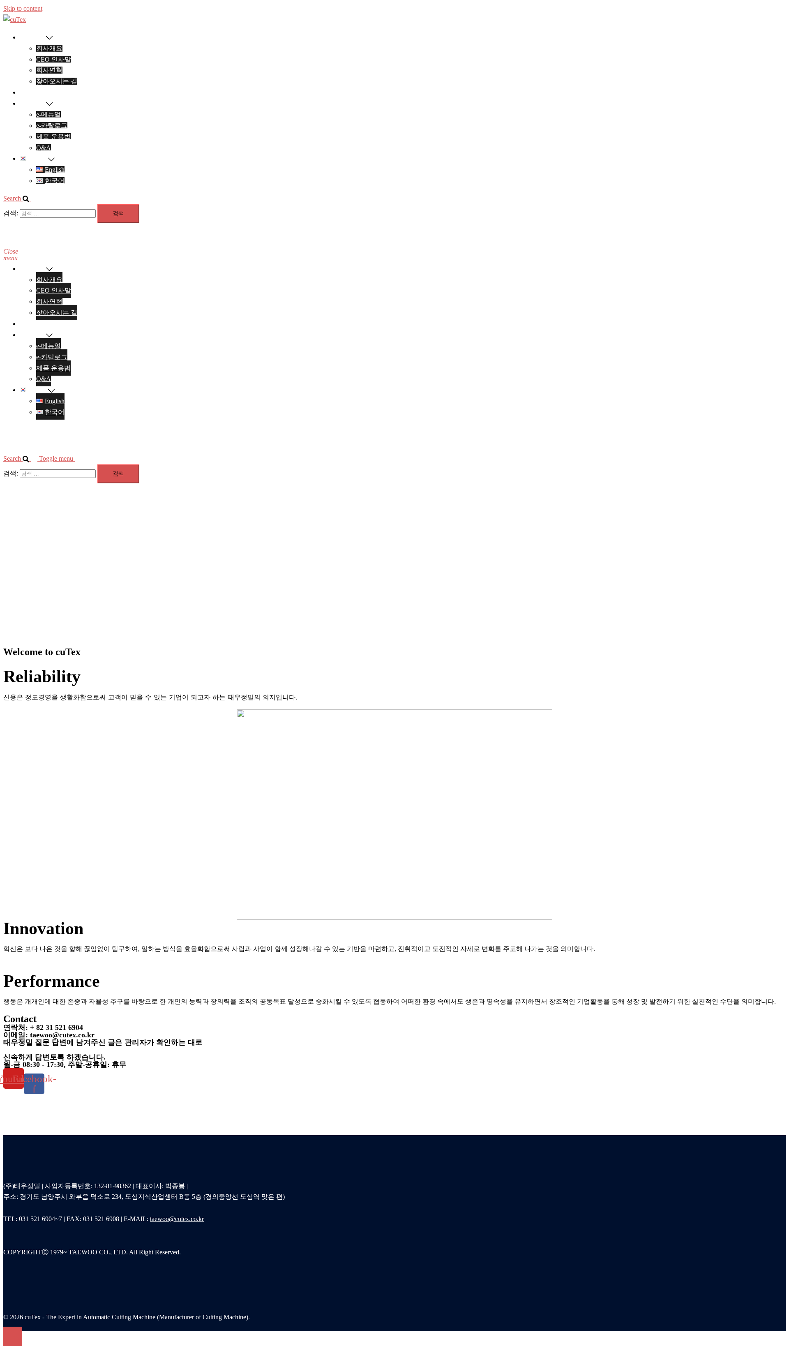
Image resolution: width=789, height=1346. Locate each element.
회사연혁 (49, 70)
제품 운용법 (53, 136)
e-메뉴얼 (48, 114)
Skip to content (22, 8)
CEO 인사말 (53, 59)
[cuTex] (14, 19)
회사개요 (49, 48)
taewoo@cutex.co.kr (177, 1218)
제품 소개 (34, 92)
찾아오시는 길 (56, 81)
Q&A (43, 147)
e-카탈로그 (51, 125)
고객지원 (33, 103)
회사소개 (33, 37)
